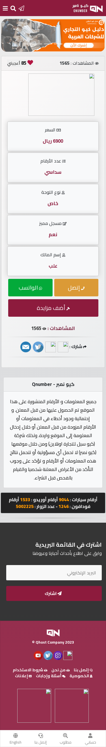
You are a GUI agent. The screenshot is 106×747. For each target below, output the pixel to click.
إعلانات (22, 675)
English (15, 742)
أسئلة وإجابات (49, 675)
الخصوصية (80, 675)
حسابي (90, 742)
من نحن (58, 670)
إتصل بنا (40, 742)
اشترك (51, 593)
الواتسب (29, 287)
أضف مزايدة (51, 308)
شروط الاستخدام (28, 670)
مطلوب (66, 742)
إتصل (74, 287)
